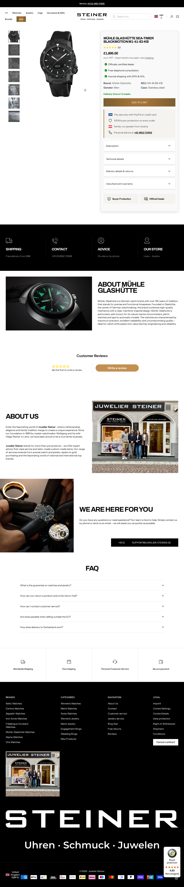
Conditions (159, 733)
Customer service (117, 713)
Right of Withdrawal (164, 723)
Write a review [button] (117, 368)
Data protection (161, 718)
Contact (112, 708)
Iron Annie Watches (16, 718)
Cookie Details (161, 713)
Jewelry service (116, 718)
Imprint (157, 703)
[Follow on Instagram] (176, 878)
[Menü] (178, 849)
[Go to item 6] (14, 103)
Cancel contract (165, 742)
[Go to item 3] (14, 63)
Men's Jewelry (68, 723)
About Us (113, 703)
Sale (21, 19)
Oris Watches (13, 742)
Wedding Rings (69, 733)
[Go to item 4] (14, 76)
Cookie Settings (161, 708)
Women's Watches (71, 703)
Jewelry (29, 12)
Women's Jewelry (70, 718)
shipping (149, 57)
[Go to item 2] (14, 50)
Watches (16, 12)
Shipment (158, 728)
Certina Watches (15, 708)
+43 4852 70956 (143, 132)
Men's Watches (69, 708)
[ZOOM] (85, 90)
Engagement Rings (71, 728)
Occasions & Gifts (56, 12)
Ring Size (113, 723)
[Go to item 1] (14, 36)
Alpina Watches (14, 737)
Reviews (112, 733)
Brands (8, 19)
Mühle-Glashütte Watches (20, 732)
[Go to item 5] (14, 90)
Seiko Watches (14, 703)
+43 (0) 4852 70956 (96, 3)
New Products (68, 738)
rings (40, 12)
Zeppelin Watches (15, 713)
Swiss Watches (69, 713)
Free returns (114, 728)
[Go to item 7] (14, 116)
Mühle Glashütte (121, 83)
